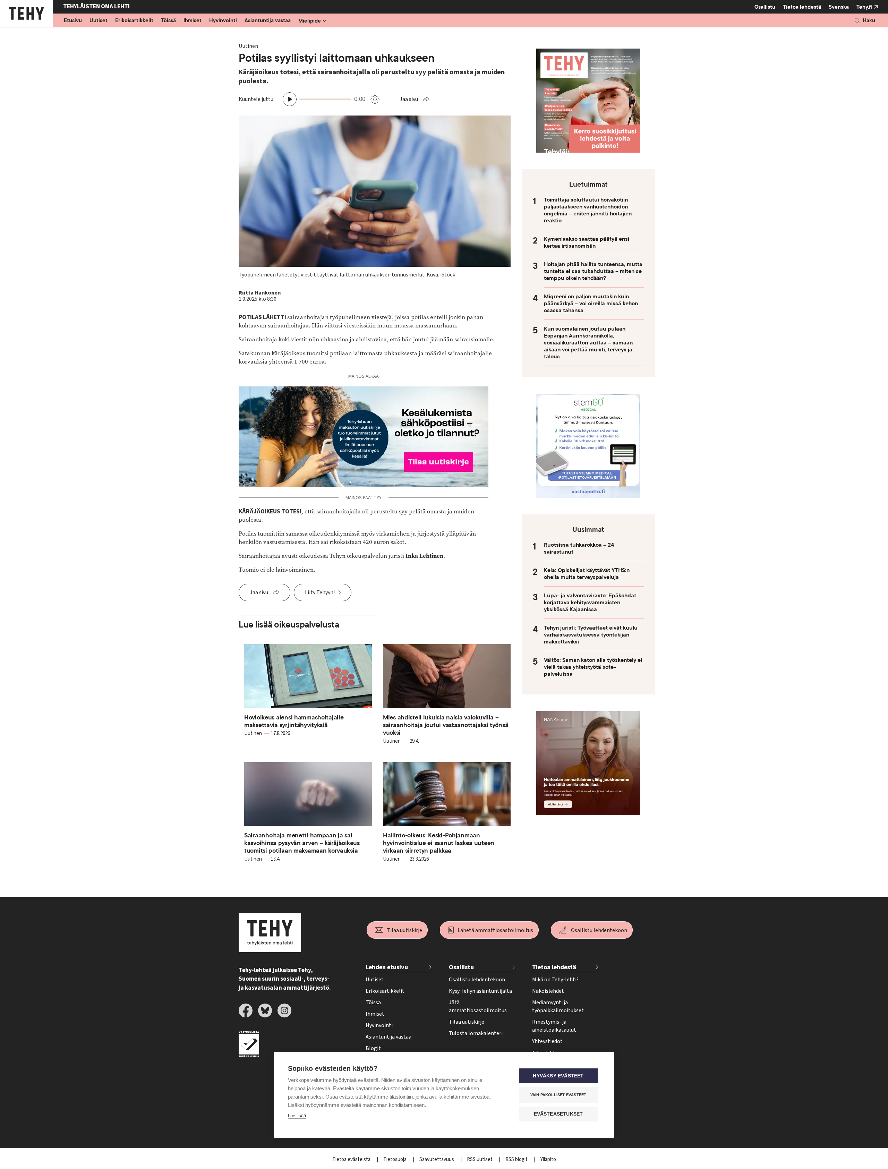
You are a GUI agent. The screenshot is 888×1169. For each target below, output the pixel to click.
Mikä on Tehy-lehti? (555, 979)
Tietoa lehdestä (802, 6)
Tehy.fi (864, 6)
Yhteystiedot (547, 1041)
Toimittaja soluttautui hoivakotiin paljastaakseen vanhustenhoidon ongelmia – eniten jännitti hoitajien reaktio (588, 210)
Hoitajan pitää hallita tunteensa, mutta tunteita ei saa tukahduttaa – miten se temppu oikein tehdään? (593, 271)
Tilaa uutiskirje (404, 930)
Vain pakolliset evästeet (558, 1095)
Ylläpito (548, 1159)
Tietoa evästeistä (352, 1159)
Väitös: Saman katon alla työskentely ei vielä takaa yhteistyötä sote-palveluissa (593, 667)
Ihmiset (192, 21)
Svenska (839, 6)
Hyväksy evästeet (558, 1075)
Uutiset (98, 21)
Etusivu (73, 21)
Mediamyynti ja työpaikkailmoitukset (558, 1006)
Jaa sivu (409, 99)
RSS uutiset (480, 1159)
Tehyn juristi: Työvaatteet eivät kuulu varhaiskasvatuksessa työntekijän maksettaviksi (591, 634)
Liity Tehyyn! (320, 592)
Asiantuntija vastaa (268, 21)
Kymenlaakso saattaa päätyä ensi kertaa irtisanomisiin (586, 242)
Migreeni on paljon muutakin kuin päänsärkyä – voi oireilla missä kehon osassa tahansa (591, 303)
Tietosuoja (395, 1159)
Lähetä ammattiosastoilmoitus (495, 930)
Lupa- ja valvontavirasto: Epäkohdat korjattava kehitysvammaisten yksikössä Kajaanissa (590, 602)
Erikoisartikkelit (134, 21)
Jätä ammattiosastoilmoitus (478, 1006)
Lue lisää (297, 1115)
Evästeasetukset (558, 1114)
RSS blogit (517, 1159)
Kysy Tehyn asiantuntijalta (480, 991)
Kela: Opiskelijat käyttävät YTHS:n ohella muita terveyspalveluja (587, 574)
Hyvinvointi (223, 21)
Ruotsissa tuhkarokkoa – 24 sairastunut (579, 548)
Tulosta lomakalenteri (476, 1033)
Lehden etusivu (387, 967)
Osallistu (764, 6)
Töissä (168, 21)
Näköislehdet (548, 991)
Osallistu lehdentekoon (599, 930)
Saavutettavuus (437, 1159)
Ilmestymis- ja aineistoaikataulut (554, 1026)
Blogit (373, 1048)
